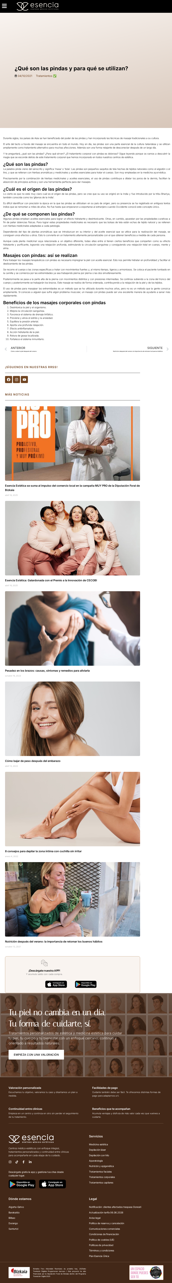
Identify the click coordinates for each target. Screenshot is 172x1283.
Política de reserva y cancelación (106, 1223)
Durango (13, 1223)
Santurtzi (13, 1228)
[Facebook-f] (23, 1161)
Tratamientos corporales (102, 1177)
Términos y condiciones (101, 1250)
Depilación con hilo (99, 1155)
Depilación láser (97, 1149)
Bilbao (12, 1217)
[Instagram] (16, 379)
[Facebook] (8, 379)
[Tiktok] (16, 1161)
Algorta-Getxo (16, 1206)
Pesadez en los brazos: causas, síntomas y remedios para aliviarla (47, 670)
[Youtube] (24, 379)
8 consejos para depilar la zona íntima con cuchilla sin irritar (43, 851)
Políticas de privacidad (101, 1245)
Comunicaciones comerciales (104, 1228)
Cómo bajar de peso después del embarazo (32, 761)
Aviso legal (94, 1217)
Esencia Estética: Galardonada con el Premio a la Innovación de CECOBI (51, 580)
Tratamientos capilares (101, 1182)
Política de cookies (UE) (101, 1239)
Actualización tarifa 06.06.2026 (106, 1212)
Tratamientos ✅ (46, 76)
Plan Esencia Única (99, 1256)
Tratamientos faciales (100, 1171)
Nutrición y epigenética (101, 1166)
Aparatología (96, 1160)
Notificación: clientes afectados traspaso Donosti (115, 1206)
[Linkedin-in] (30, 1161)
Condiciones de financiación (104, 1234)
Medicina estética (98, 1144)
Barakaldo (14, 1212)
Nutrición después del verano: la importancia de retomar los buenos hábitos (53, 941)
